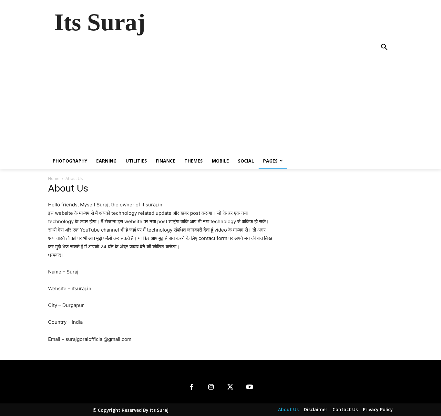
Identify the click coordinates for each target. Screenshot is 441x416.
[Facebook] (191, 387)
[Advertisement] (220, 105)
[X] (230, 387)
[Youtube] (249, 387)
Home (53, 178)
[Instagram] (211, 387)
